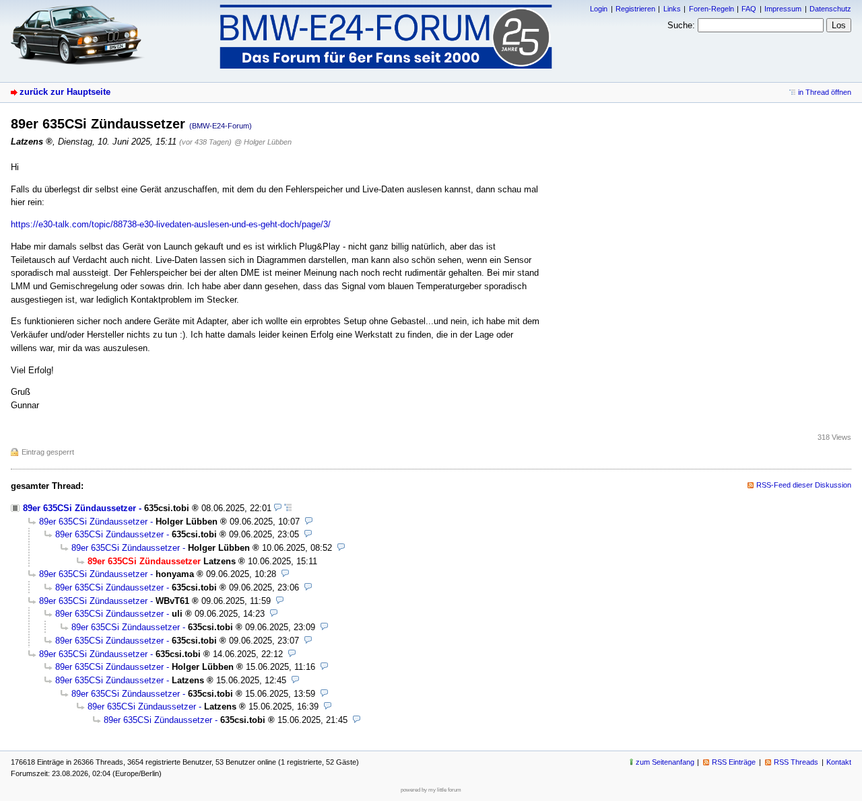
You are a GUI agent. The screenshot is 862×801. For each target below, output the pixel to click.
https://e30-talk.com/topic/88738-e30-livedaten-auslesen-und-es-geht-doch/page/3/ (171, 224)
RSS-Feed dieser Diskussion (803, 485)
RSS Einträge (734, 762)
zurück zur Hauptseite (65, 92)
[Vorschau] (277, 508)
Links (672, 9)
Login (598, 9)
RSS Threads (796, 762)
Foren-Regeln (711, 9)
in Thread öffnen (824, 92)
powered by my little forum (431, 790)
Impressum (782, 9)
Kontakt (838, 762)
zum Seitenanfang (665, 762)
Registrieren (635, 9)
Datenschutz (830, 9)
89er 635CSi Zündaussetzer (79, 508)
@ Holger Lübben (263, 142)
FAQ (748, 9)
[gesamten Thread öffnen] (288, 508)
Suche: (681, 25)
